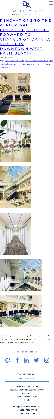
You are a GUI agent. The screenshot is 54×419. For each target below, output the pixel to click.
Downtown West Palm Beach (36, 61)
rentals (33, 64)
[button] (51, 3)
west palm (41, 64)
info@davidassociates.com (27, 407)
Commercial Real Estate (14, 61)
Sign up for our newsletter (27, 376)
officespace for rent (12, 64)
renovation (25, 64)
